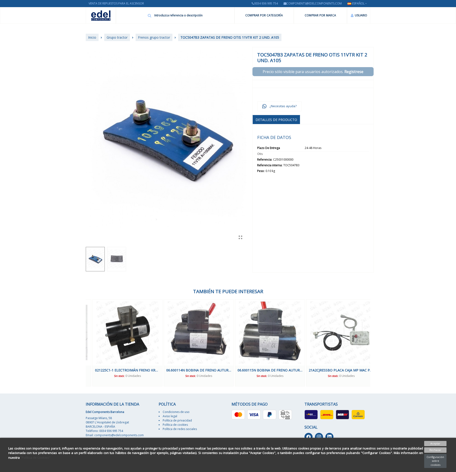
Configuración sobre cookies (435, 461)
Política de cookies (175, 425)
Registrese (353, 71)
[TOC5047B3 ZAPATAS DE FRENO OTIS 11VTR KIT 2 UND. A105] (240, 237)
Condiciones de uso (176, 412)
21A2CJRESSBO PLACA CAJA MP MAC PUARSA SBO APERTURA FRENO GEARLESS (334, 370)
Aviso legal (170, 416)
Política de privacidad (177, 420)
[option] (121, 342)
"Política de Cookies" (35, 457)
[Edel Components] (100, 15)
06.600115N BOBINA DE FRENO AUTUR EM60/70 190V (263, 370)
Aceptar (435, 443)
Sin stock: (112, 376)
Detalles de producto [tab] (276, 119)
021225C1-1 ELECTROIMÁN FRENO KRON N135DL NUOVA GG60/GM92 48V (120, 370)
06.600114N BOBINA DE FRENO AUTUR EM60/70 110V (192, 370)
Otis (260, 154)
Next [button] (373, 342)
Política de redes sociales (180, 429)
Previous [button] (82, 342)
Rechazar (435, 450)
